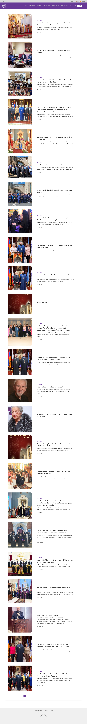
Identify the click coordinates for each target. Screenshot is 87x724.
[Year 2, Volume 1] (20, 304)
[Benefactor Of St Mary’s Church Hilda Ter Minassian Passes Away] (20, 419)
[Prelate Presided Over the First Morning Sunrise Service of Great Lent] (20, 476)
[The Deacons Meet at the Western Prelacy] (20, 167)
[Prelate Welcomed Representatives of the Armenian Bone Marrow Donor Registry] (20, 678)
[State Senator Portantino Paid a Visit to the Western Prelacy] (20, 278)
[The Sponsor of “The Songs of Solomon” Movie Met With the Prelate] (20, 250)
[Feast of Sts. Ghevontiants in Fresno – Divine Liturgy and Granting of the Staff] (20, 564)
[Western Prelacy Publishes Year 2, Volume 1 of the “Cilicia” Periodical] (20, 447)
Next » (38, 696)
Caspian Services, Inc (63, 719)
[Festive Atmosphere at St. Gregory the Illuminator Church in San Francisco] (20, 26)
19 (22, 696)
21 (27, 696)
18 (19, 696)
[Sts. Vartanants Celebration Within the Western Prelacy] (20, 591)
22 (29, 696)
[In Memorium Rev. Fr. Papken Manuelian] (20, 390)
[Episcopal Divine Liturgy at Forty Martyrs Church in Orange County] (20, 141)
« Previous (11, 696)
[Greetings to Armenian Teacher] (20, 620)
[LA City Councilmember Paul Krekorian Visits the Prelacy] (20, 55)
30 (34, 696)
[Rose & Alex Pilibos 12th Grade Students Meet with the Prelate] (20, 194)
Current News (39, 20)
